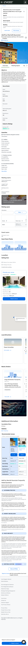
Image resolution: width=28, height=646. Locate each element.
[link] (13, 374)
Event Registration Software (7, 586)
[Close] (24, 11)
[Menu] (1, 2)
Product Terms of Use (5, 610)
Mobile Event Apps (5, 588)
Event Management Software (7, 584)
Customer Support (5, 602)
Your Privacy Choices (5, 604)
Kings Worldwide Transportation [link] (13, 379)
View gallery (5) (21, 61)
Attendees (3, 210)
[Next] (26, 66)
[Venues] (25, 2)
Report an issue (5, 573)
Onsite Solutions (4, 581)
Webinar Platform (5, 595)
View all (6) (4, 171)
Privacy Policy (4, 607)
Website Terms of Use (5, 612)
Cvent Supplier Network (6, 579)
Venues (4, 5)
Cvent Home (3, 598)
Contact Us (3, 600)
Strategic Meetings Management (8, 590)
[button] (12, 212)
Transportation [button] (7, 389)
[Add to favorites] (26, 38)
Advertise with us (5, 614)
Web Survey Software (5, 593)
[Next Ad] (26, 286)
